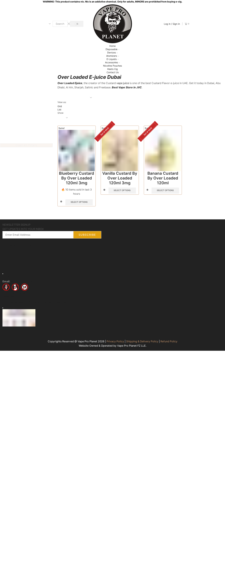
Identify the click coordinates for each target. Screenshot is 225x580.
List (59, 109)
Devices (111, 52)
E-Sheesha (32, 302)
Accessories (111, 62)
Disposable (111, 49)
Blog (34, 245)
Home (112, 46)
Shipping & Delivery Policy (142, 341)
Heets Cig (112, 69)
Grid (59, 106)
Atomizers (111, 55)
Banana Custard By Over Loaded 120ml (162, 178)
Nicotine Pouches (112, 65)
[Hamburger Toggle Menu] (2, 273)
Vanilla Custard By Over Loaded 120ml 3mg (119, 178)
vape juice (122, 83)
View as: (61, 102)
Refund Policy (168, 341)
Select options (79, 202)
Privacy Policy (115, 341)
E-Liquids (112, 59)
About (13, 245)
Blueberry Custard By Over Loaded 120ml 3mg (76, 178)
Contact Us (113, 72)
